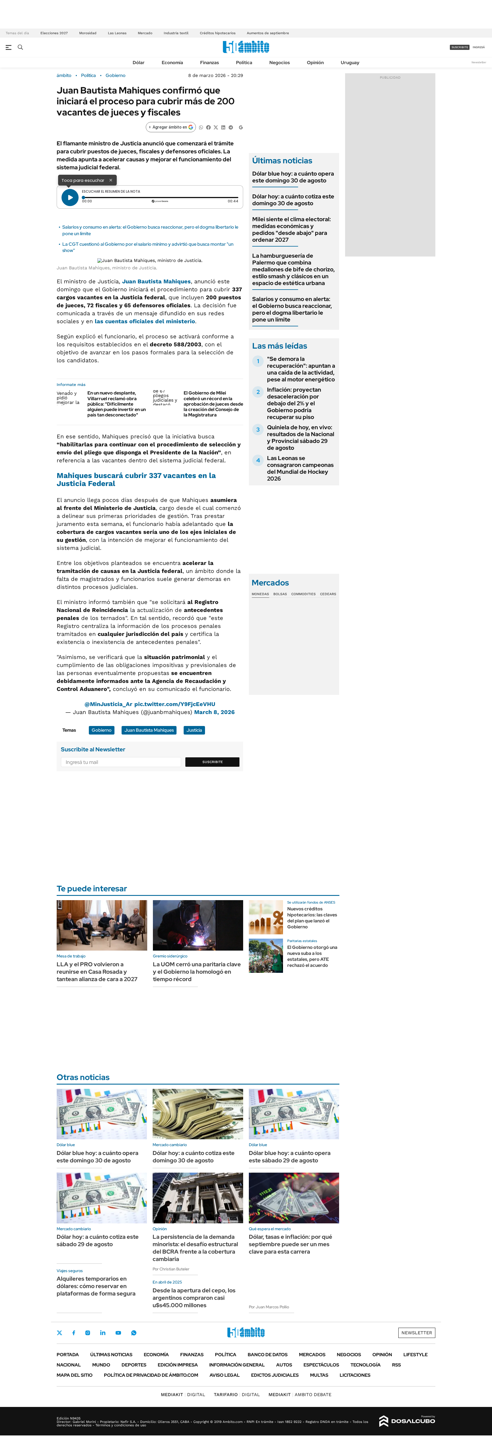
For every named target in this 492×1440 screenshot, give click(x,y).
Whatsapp (133, 1332)
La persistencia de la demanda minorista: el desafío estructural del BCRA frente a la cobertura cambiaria (195, 1248)
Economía (172, 63)
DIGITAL (183, 1394)
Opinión (315, 63)
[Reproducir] (70, 197)
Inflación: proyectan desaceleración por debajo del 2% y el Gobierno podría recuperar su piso (294, 403)
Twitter (59, 1333)
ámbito (64, 75)
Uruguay (350, 63)
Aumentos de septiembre (268, 33)
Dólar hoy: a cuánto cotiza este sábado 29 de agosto (98, 1240)
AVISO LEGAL (225, 1375)
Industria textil (176, 33)
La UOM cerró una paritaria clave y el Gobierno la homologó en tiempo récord (197, 972)
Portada (68, 1355)
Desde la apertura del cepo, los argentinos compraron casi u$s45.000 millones (194, 1298)
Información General (237, 1365)
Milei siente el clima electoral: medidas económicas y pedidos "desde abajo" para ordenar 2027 (291, 229)
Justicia (194, 730)
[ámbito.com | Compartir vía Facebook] (208, 127)
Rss (396, 1365)
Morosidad (88, 33)
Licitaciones (355, 1375)
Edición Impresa (178, 1365)
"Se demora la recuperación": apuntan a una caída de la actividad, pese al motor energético (301, 369)
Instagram (87, 1332)
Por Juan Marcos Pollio (269, 1306)
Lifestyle (415, 1355)
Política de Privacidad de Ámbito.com (151, 1375)
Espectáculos (321, 1365)
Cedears (328, 594)
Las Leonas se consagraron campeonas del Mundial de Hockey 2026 (300, 468)
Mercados (312, 1355)
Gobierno (116, 75)
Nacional (69, 1365)
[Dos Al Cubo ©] (407, 1421)
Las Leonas (117, 33)
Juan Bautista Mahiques (156, 281)
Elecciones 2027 (54, 33)
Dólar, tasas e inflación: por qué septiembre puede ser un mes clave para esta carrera (290, 1244)
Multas (319, 1375)
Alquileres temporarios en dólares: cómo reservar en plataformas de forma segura (96, 1286)
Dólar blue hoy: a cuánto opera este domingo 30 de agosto (293, 177)
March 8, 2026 (214, 712)
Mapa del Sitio (75, 1375)
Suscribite (212, 762)
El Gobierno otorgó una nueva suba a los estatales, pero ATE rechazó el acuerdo (312, 956)
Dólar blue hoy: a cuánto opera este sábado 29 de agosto (290, 1156)
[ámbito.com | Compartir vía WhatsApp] (201, 127)
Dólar (139, 63)
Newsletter (479, 62)
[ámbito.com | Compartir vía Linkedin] (223, 127)
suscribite (460, 47)
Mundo (101, 1365)
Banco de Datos (268, 1355)
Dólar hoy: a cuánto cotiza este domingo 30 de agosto (293, 200)
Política (244, 63)
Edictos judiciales (275, 1375)
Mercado (145, 33)
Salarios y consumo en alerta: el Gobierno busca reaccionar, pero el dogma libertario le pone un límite (292, 309)
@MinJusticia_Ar (108, 704)
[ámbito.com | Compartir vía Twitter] (216, 127)
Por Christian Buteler (171, 1269)
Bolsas (280, 594)
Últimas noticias (111, 1355)
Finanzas (209, 63)
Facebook (73, 1332)
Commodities (303, 594)
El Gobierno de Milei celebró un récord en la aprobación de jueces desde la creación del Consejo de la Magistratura (213, 404)
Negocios (279, 63)
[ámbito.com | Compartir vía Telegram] (230, 127)
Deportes (134, 1365)
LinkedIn (102, 1332)
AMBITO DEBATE (299, 1394)
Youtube (118, 1333)
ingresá (479, 47)
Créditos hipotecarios (217, 33)
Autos (284, 1365)
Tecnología (365, 1365)
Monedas (260, 594)
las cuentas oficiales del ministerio (145, 321)
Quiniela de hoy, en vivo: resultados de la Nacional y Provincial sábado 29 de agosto (300, 437)
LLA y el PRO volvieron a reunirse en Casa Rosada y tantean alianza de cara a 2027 (97, 972)
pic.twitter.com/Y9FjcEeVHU (174, 704)
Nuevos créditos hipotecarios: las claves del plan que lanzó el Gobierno (312, 918)
